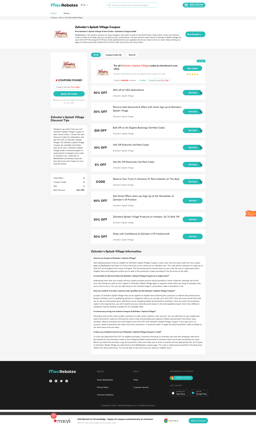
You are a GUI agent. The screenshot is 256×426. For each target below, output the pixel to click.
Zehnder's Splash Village (74, 17)
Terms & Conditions (105, 394)
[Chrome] (194, 5)
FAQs (135, 379)
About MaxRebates (105, 379)
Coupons (54, 17)
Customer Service (141, 387)
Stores (61, 17)
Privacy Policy (102, 387)
